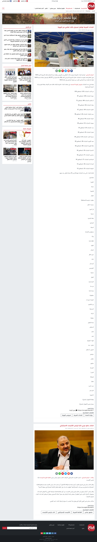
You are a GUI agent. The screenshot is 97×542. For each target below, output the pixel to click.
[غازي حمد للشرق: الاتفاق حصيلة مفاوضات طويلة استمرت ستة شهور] (10, 151)
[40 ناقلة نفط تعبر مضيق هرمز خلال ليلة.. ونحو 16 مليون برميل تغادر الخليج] (29, 50)
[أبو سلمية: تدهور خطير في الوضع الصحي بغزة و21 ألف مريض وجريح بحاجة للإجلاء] (29, 32)
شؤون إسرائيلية (61, 8)
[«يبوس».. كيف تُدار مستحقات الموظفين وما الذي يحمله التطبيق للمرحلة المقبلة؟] (24, 135)
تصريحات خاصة (27, 129)
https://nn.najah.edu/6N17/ (86, 410)
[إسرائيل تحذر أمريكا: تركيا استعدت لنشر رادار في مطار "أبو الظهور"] (29, 60)
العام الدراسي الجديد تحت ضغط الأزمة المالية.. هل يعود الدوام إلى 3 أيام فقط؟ (10, 142)
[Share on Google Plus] (68, 71)
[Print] (56, 71)
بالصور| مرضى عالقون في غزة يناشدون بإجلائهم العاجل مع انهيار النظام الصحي (14, 114)
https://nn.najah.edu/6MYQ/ (85, 507)
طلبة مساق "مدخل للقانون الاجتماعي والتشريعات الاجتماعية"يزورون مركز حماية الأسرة (10, 96)
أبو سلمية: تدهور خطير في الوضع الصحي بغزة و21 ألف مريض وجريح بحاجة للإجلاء (15, 31)
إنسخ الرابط (72, 410)
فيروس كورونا (66, 415)
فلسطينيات (77, 8)
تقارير (46, 8)
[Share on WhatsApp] (59, 71)
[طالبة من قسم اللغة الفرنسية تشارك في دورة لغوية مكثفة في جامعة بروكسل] (24, 72)
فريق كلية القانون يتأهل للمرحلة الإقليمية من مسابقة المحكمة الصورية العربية (10, 79)
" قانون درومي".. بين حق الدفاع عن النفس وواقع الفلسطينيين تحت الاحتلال (14, 121)
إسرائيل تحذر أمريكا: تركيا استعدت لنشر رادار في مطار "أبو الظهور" (16, 59)
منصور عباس (88, 512)
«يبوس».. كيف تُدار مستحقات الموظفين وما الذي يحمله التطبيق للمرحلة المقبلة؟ (25, 142)
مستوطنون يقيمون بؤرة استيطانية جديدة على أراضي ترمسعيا (15, 35)
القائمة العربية (77, 512)
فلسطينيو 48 (69, 8)
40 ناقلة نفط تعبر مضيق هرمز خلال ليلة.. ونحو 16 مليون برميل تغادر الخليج (15, 50)
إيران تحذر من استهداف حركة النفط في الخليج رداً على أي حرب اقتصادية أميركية (15, 40)
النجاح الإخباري (91, 6)
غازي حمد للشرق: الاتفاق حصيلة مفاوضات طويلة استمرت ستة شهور (10, 158)
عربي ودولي (53, 8)
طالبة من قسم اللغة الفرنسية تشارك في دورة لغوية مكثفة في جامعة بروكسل (25, 79)
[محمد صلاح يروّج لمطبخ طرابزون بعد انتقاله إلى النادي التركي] (29, 55)
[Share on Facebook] (71, 71)
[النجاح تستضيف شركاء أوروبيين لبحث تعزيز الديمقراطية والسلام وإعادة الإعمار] (24, 88)
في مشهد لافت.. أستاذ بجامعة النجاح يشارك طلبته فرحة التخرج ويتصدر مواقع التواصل (14, 109)
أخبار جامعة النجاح (39, 8)
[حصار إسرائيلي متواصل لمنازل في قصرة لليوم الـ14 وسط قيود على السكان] (29, 46)
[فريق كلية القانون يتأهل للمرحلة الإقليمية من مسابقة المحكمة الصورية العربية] (10, 72)
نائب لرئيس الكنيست (48, 512)
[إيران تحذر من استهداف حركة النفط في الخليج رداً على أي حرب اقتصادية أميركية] (29, 41)
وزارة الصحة (88, 415)
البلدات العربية (78, 415)
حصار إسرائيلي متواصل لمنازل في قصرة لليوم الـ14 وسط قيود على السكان (15, 45)
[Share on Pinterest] (62, 71)
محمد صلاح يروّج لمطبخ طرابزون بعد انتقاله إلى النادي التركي (15, 54)
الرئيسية (93, 11)
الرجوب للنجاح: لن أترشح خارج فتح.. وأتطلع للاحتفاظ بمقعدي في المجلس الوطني (24, 159)
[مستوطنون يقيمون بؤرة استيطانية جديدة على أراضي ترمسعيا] (29, 36)
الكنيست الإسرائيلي (64, 512)
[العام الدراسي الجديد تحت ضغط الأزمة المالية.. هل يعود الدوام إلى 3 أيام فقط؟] (10, 135)
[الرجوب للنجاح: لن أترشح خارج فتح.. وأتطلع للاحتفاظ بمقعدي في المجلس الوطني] (24, 151)
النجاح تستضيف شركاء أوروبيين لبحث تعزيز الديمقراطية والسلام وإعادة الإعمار (25, 96)
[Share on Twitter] (65, 71)
